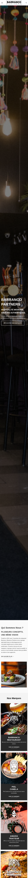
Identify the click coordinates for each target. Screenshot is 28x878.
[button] (2, 3)
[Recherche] (26, 2)
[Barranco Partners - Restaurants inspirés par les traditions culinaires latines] (14, 2)
